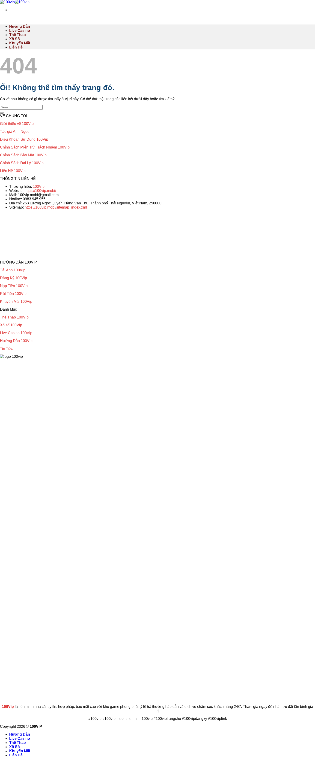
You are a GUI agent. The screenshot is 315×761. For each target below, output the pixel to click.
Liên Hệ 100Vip (13, 171)
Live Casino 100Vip (16, 333)
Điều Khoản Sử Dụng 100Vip (24, 139)
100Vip (39, 186)
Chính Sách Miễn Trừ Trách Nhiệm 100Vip (35, 147)
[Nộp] (2, 113)
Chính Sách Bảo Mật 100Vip (23, 155)
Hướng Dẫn (19, 26)
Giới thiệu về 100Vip (17, 124)
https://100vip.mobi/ (40, 191)
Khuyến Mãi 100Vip (16, 301)
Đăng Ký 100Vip (13, 278)
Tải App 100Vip (12, 270)
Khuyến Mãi (19, 43)
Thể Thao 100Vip (14, 317)
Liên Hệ (16, 47)
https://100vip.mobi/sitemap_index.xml (56, 207)
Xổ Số (14, 39)
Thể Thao (17, 35)
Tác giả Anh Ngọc (14, 131)
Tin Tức (6, 349)
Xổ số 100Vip (11, 325)
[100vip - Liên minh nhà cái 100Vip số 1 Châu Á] (15, 2)
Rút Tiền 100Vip (13, 294)
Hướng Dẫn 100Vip (16, 341)
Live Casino (19, 31)
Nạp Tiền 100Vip (14, 286)
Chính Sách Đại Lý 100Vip (22, 163)
